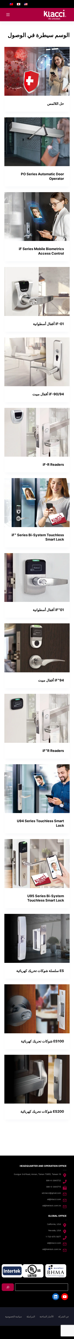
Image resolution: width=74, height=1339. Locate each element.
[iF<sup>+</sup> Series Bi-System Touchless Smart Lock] (36, 502)
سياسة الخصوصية (13, 1316)
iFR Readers (53, 751)
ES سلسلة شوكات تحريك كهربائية (40, 971)
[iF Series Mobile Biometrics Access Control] (36, 216)
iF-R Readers (53, 465)
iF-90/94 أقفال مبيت (48, 394)
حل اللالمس (55, 104)
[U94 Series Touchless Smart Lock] (36, 788)
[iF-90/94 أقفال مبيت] (36, 361)
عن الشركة (63, 1316)
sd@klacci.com (54, 1199)
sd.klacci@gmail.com (51, 1193)
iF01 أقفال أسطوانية (48, 610)
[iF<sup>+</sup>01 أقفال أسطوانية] (36, 577)
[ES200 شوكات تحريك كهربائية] (36, 1079)
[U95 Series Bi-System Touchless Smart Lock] (36, 863)
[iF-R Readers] (36, 432)
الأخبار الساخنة (47, 1316)
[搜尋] (8, 1287)
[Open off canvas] (8, 14)
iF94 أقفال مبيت (51, 680)
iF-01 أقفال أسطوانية (48, 324)
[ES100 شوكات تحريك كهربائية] (36, 1008)
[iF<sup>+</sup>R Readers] (36, 718)
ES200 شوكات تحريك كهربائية (42, 1111)
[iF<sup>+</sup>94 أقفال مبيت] (36, 647)
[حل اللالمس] (36, 71)
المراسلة (31, 1316)
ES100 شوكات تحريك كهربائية (42, 1041)
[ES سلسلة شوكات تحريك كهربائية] (36, 938)
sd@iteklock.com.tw (51, 1205)
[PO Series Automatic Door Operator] (36, 141)
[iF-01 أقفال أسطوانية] (36, 291)
